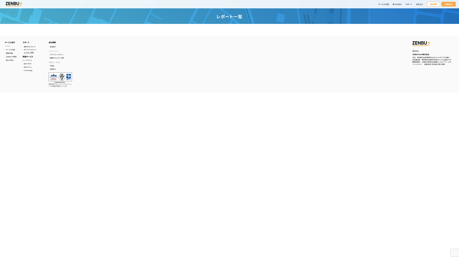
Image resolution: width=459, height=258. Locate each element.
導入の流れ (397, 4)
